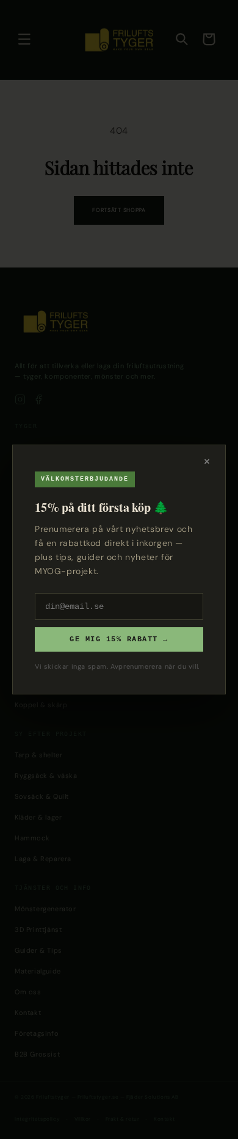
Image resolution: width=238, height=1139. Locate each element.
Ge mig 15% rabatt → (119, 639)
